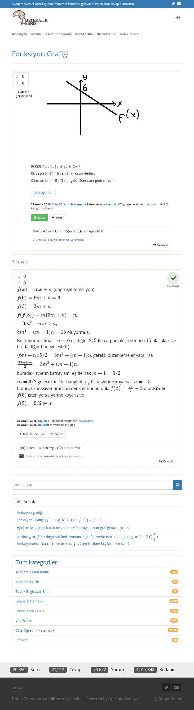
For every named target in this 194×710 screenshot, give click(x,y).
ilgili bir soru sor (33, 434)
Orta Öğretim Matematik (68, 204)
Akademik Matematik (32, 572)
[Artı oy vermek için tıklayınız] (17, 77)
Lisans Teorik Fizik (30, 611)
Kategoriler (84, 34)
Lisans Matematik (29, 601)
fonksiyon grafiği (30, 512)
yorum (60, 218)
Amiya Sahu (71, 698)
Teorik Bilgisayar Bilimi (34, 591)
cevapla (162, 245)
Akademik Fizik (27, 581)
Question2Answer (124, 698)
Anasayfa (19, 34)
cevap (41, 218)
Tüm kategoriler (36, 562)
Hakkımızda (129, 34)
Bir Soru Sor (106, 34)
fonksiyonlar (43, 192)
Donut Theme (24, 698)
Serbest (22, 640)
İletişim (17, 688)
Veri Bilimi (24, 620)
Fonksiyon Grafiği (59, 520)
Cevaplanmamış (59, 34)
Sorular (36, 34)
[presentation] (34, 289)
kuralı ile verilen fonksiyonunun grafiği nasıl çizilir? (73, 527)
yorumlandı (77, 239)
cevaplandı (86, 421)
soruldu (152, 204)
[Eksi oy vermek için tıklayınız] (17, 82)
